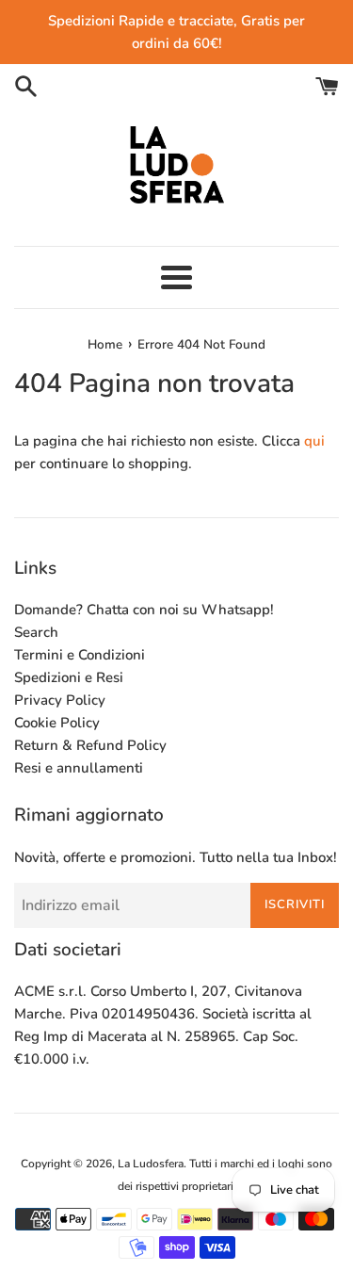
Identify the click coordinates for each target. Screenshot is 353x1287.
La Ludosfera (151, 1163)
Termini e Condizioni (79, 654)
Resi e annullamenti (78, 767)
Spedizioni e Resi (68, 677)
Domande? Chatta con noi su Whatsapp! (144, 609)
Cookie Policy (57, 722)
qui (314, 441)
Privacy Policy (59, 700)
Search (36, 632)
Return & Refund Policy (90, 745)
